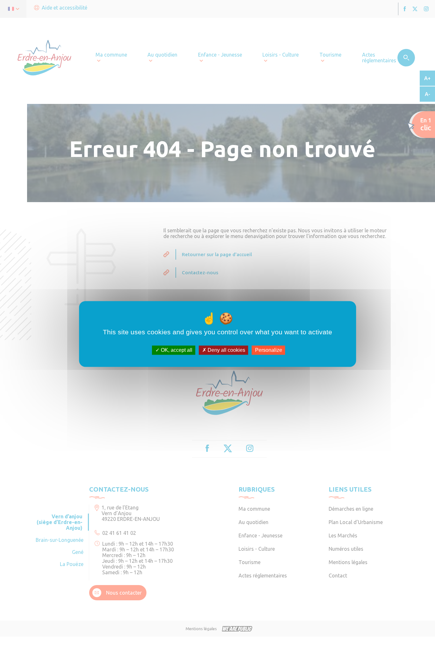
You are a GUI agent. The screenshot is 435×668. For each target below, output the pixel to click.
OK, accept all (176, 350)
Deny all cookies (225, 350)
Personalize (268, 350)
